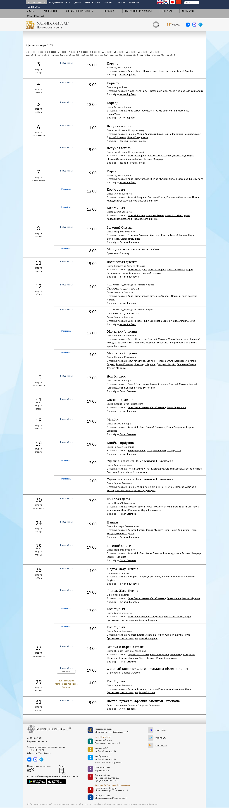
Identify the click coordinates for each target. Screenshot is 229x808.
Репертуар (167, 11)
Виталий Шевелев (129, 242)
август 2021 (43, 54)
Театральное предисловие (139, 11)
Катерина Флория (159, 295)
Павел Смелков (127, 391)
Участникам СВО (36, 16)
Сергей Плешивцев (130, 238)
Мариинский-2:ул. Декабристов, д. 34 (105, 750)
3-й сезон (30, 51)
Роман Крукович (192, 133)
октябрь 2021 (72, 54)
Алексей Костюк (136, 215)
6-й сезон (62, 51)
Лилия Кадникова (131, 273)
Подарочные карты (59, 2)
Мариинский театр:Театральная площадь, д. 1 (107, 742)
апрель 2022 (158, 54)
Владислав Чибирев (167, 342)
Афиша (30, 11)
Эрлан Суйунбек (187, 320)
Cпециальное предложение (80, 11)
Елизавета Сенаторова (160, 155)
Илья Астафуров (136, 360)
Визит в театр (92, 2)
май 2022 (170, 54)
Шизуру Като (150, 70)
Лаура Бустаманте (138, 90)
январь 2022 (116, 54)
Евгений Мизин (136, 133)
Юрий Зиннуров (179, 295)
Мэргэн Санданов (158, 90)
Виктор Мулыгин (159, 110)
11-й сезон (119, 51)
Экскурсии (109, 11)
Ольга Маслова (147, 658)
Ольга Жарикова (176, 269)
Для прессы (34, 6)
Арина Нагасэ (135, 70)
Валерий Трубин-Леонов (132, 140)
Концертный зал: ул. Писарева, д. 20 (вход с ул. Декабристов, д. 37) (107, 778)
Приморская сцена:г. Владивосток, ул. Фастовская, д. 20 (109, 730)
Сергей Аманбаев (186, 70)
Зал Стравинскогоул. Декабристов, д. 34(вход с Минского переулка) (108, 759)
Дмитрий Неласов (151, 273)
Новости (134, 2)
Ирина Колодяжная (137, 137)
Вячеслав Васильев (138, 235)
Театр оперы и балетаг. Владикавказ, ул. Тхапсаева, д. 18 (111, 789)
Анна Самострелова (138, 110)
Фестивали (188, 11)
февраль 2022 (131, 54)
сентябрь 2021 (57, 54)
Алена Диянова (177, 90)
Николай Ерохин (137, 506)
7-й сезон (73, 51)
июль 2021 (31, 54)
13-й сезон (143, 51)
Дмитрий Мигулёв (116, 137)
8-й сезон (83, 51)
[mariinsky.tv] (151, 738)
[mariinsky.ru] (151, 730)
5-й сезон (51, 51)
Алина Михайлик (174, 133)
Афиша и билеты (36, 2)
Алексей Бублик (194, 90)
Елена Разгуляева (175, 427)
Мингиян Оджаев (116, 159)
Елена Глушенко (154, 616)
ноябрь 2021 (87, 54)
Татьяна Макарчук (153, 159)
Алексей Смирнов (137, 155)
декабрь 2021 (102, 54)
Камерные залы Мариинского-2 (102, 769)
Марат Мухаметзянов (158, 506)
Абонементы (50, 11)
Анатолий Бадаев (137, 269)
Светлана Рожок (156, 197)
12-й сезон (131, 51)
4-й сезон (41, 51)
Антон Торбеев (127, 74)
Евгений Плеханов (155, 427)
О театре (120, 2)
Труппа (108, 2)
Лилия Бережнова (178, 110)
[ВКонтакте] (188, 24)
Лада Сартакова (167, 70)
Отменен (66, 672)
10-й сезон (107, 51)
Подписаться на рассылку (39, 766)
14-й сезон (155, 51)
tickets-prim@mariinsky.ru (39, 753)
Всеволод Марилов (131, 200)
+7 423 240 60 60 (35, 750)
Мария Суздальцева (183, 155)
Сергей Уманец (114, 114)
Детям (77, 2)
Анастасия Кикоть (154, 133)
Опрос (62, 766)
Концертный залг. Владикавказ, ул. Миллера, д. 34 (111, 796)
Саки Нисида (135, 320)
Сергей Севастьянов (138, 384)
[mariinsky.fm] (151, 745)
